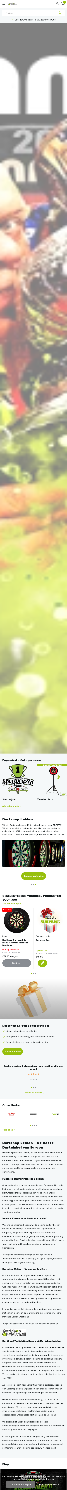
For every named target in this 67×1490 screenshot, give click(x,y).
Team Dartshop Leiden (33, 876)
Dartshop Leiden (43, 936)
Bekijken (16, 963)
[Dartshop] (14, 1332)
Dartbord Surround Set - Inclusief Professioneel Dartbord (15, 943)
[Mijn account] (57, 4)
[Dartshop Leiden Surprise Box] (50, 920)
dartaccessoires (34, 1279)
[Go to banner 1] (33, 860)
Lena (4, 936)
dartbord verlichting (32, 1399)
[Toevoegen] (42, 963)
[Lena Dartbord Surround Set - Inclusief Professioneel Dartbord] (16, 920)
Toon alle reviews (34, 1092)
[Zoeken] (60, 13)
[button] (31, 884)
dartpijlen (6, 1232)
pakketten (52, 1204)
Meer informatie (13, 1051)
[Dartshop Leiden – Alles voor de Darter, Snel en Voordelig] (16, 4)
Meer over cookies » (49, 1484)
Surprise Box (43, 940)
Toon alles (7, 1130)
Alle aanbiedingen (11, 903)
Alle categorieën (10, 806)
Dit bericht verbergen (21, 1484)
